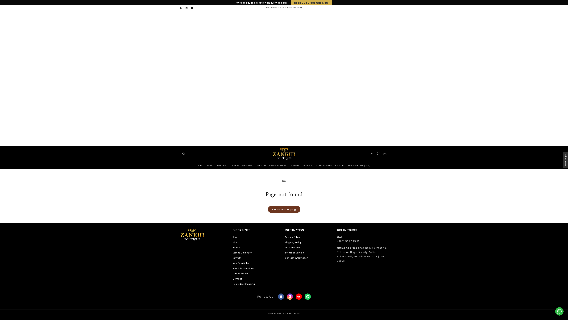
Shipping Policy (293, 242)
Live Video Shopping (244, 284)
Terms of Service (294, 252)
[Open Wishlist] (378, 154)
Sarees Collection (242, 252)
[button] (183, 154)
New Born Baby (241, 263)
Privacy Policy (292, 237)
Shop (235, 237)
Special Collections (243, 268)
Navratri (237, 257)
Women (237, 247)
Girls (235, 242)
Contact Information (296, 257)
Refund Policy (292, 247)
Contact (237, 278)
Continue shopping (284, 209)
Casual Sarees (240, 273)
